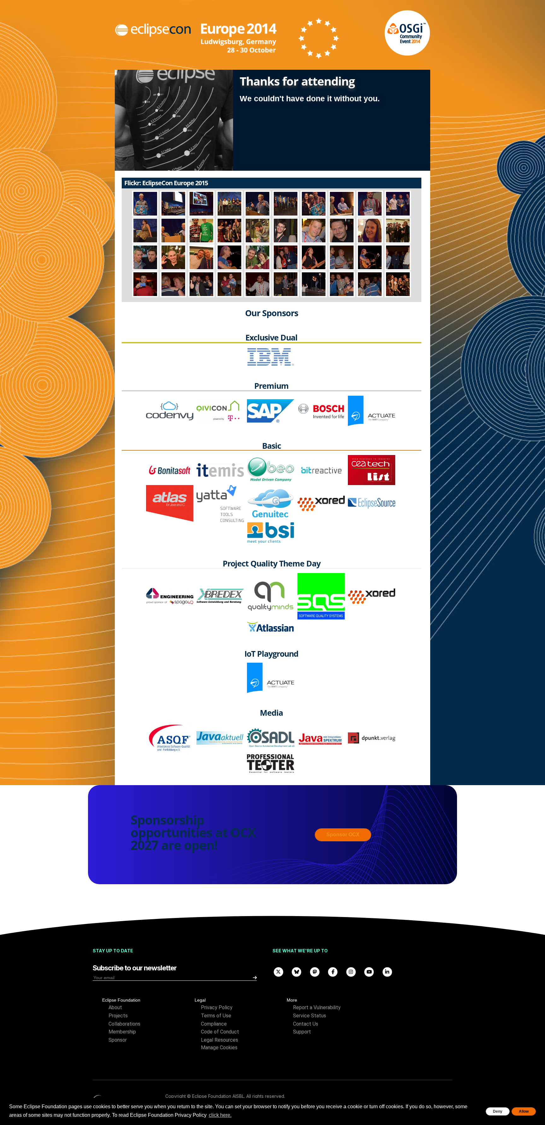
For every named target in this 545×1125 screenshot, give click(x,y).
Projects (118, 1016)
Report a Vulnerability (317, 1007)
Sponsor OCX (343, 834)
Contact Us (305, 1024)
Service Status (309, 1016)
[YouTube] (369, 971)
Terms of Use (216, 1016)
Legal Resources (219, 1040)
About (115, 1007)
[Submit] (255, 977)
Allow (524, 1111)
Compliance (214, 1024)
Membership (122, 1032)
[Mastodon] (315, 971)
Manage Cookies (219, 1048)
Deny (497, 1111)
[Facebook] (333, 971)
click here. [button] (220, 1115)
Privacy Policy (216, 1007)
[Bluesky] (297, 971)
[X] (278, 971)
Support (302, 1032)
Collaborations (124, 1024)
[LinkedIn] (387, 971)
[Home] (228, 38)
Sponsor (117, 1040)
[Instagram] (351, 971)
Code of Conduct (220, 1032)
